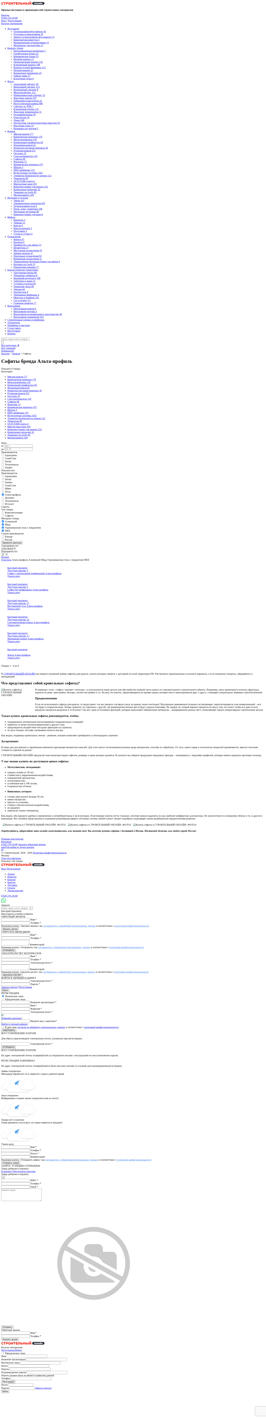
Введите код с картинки (43, 1021)
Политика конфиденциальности (50, 852)
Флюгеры (13, 404)
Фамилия (36, 1008)
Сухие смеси (14, 328)
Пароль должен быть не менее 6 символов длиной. (28, 1375)
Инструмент (13, 331)
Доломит (9, 497)
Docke (8, 461)
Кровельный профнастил (22, 385)
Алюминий (11, 521)
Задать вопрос (27, 847)
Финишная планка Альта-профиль (25, 638)
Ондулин (13, 396)
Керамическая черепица (22, 407)
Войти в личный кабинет (14, 1024)
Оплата (11, 888)
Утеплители (13, 322)
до (2, 449)
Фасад (10, 81)
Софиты (13, 401)
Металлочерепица (18, 382)
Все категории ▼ (10, 345)
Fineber (8, 467)
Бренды (5, 15)
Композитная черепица (21, 379)
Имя (33, 919)
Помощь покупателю (12, 839)
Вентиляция (13, 306)
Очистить (6, 560)
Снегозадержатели (19, 399)
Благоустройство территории (22, 270)
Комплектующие (14, 512)
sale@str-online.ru (10, 847)
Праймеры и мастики (18, 325)
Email (34, 1186)
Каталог (5, 353)
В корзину (7, 1171)
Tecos (8, 491)
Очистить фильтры (11, 858)
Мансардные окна (19, 426)
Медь (7, 524)
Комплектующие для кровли (24, 429)
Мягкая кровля (17, 376)
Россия (8, 539)
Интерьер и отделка (17, 197)
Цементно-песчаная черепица (24, 390)
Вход (3, 20)
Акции (11, 874)
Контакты (6, 841)
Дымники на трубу (18, 435)
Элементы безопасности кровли (26, 418)
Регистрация (14, 20)
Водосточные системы (21, 415)
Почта (34, 1153)
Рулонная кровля (18, 393)
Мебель (11, 217)
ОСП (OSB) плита (17, 424)
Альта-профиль (13, 494)
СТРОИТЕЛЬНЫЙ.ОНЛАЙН (19, 674)
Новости (11, 876)
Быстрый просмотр (17, 568)
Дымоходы (14, 421)
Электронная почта (41, 962)
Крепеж (11, 333)
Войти (18, 1350)
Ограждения (13, 236)
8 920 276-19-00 (9, 18)
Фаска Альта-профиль (18, 655)
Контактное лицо (10, 1362)
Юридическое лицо (15, 999)
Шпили (12, 410)
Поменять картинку (11, 1018)
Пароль (35, 984)
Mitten (8, 488)
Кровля (11, 131)
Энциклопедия (15, 890)
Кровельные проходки (20, 432)
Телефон (35, 923)
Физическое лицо (14, 996)
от (2, 446)
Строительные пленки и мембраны (25, 319)
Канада (8, 536)
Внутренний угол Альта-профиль (25, 606)
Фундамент (13, 28)
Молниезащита (17, 437)
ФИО (34, 1180)
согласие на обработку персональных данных (41, 1027)
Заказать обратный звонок (32, 844)
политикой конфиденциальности (132, 926)
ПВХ (7, 530)
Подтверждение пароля (13, 1372)
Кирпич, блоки (15, 48)
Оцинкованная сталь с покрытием (23, 527)
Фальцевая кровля (18, 388)
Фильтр (5, 557)
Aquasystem (11, 455)
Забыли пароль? (9, 987)
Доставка (12, 885)
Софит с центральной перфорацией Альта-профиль (34, 573)
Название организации (43, 1002)
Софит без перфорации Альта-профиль (27, 589)
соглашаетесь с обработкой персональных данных (69, 926)
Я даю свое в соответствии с (62, 1027)
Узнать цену (13, 576)
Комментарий (37, 944)
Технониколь (12, 464)
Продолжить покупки (24, 1171)
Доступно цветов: (17, 570)
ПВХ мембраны (17, 412)
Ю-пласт (9, 504)
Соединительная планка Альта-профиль (28, 622)
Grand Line (10, 458)
